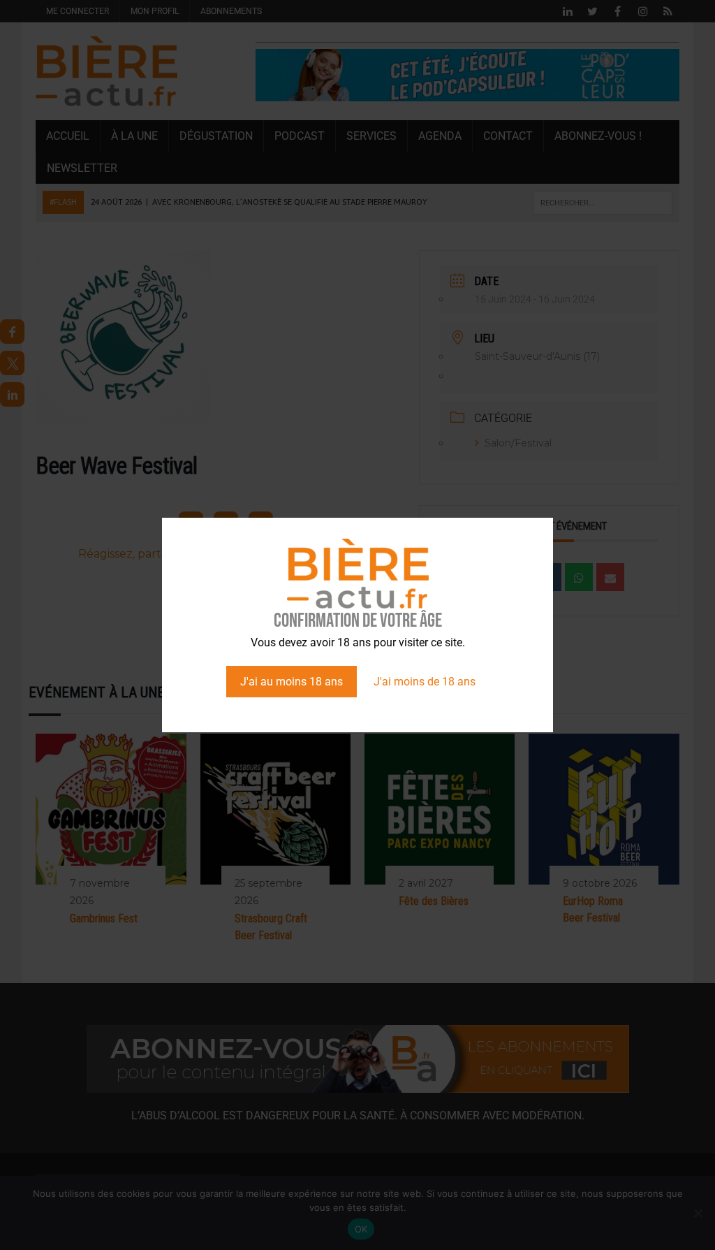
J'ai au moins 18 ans (291, 681)
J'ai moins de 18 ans (425, 681)
